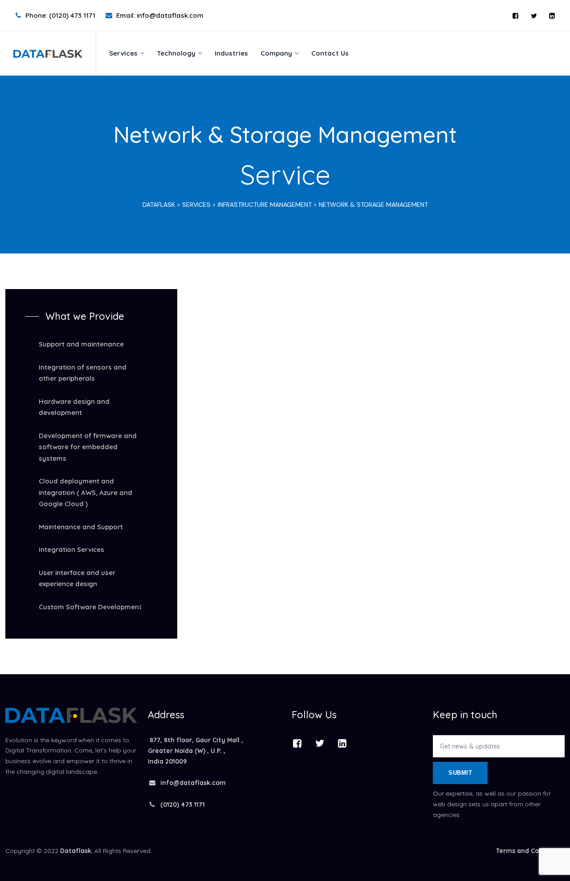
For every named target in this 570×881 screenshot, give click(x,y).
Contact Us (330, 53)
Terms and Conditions (530, 851)
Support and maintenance (81, 344)
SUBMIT (460, 772)
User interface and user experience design (77, 578)
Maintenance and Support (81, 527)
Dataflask (75, 851)
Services (123, 53)
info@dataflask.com (193, 783)
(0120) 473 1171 (182, 805)
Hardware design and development (74, 407)
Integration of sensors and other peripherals (82, 373)
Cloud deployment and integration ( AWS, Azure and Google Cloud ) (85, 492)
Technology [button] (176, 53)
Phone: (60, 15)
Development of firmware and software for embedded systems (88, 447)
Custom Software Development (90, 607)
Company (276, 53)
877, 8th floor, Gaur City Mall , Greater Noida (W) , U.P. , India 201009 (195, 750)
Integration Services (71, 549)
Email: (160, 15)
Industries (231, 53)
